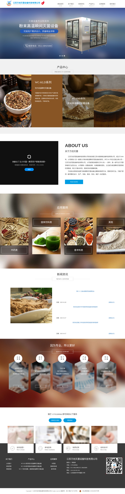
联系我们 (113, 5)
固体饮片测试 (55, 420)
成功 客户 (41, 358)
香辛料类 (53, 469)
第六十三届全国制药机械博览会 (85, 291)
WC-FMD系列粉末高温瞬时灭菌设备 (78, 100)
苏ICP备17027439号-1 (72, 491)
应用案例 (102, 5)
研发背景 (8, 466)
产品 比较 (85, 358)
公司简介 (8, 463)
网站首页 (60, 5)
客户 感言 (63, 358)
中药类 (54, 463)
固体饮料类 (53, 466)
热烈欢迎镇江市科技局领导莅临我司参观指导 (85, 322)
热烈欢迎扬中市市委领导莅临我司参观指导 (85, 307)
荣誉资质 (8, 469)
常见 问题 (107, 358)
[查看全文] (112, 302)
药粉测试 (69, 420)
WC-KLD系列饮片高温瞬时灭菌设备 (31, 463)
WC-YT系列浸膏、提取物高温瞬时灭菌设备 (31, 469)
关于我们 (71, 5)
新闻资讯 (81, 5)
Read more (74, 182)
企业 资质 (19, 358)
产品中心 (92, 5)
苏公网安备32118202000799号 (90, 491)
